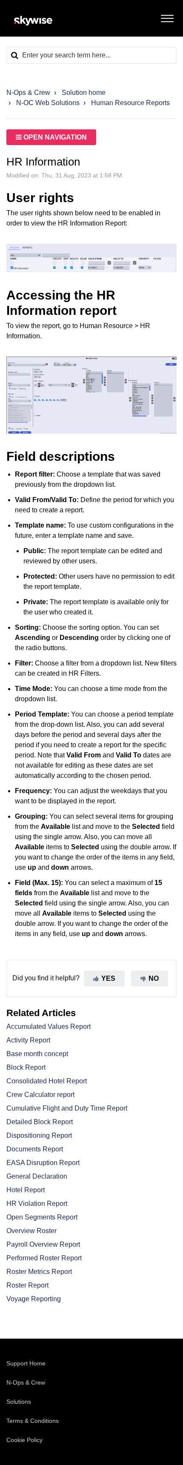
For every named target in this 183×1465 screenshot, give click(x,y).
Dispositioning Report (39, 1135)
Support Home (26, 1363)
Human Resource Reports (130, 102)
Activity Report (28, 1040)
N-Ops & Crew (28, 92)
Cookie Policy (24, 1439)
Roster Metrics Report (39, 1271)
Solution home (84, 92)
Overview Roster (31, 1230)
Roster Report (27, 1285)
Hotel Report (25, 1190)
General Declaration (36, 1176)
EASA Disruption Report (43, 1162)
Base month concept (37, 1053)
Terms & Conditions (32, 1420)
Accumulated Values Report (48, 1026)
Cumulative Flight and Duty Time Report (66, 1108)
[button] (167, 16)
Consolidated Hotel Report (46, 1081)
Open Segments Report (41, 1217)
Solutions (18, 1401)
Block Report (26, 1067)
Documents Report (34, 1149)
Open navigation (54, 137)
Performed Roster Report (44, 1258)
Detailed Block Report (39, 1121)
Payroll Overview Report (43, 1244)
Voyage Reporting (33, 1298)
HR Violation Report (36, 1203)
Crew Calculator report (40, 1094)
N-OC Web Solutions (48, 102)
